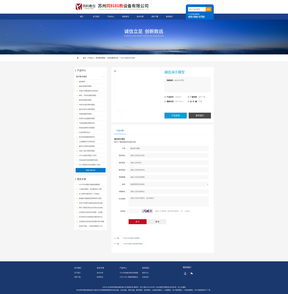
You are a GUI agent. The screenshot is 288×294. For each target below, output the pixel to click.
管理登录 (166, 287)
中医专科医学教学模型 (87, 105)
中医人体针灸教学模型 (87, 151)
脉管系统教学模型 (85, 100)
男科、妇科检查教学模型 (87, 95)
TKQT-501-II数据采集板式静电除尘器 (130, 277)
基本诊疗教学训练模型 (87, 146)
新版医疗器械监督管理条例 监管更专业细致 (92, 198)
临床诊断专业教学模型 (87, 109)
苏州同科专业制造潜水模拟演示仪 (91, 217)
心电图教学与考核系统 (87, 141)
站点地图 (159, 287)
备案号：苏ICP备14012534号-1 (145, 287)
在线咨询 (145, 277)
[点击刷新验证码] (147, 211)
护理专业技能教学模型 (87, 118)
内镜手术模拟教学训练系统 (88, 91)
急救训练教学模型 (85, 86)
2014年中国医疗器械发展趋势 (89, 184)
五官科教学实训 (112, 58)
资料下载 (154, 16)
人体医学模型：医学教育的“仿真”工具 (92, 189)
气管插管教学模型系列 (87, 123)
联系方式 (145, 273)
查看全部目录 (90, 170)
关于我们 (96, 16)
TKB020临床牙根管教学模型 (133, 244)
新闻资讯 (125, 16)
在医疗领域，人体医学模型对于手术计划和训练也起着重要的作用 (92, 226)
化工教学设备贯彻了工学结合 (89, 194)
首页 (81, 16)
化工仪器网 (182, 287)
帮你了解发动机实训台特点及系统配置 (92, 208)
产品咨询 (176, 115)
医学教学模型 (100, 58)
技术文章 (140, 16)
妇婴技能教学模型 (85, 114)
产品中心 (110, 16)
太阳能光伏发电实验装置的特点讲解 (91, 221)
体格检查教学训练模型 (87, 128)
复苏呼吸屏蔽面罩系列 (87, 137)
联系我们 (169, 16)
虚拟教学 (82, 81)
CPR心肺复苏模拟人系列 (87, 155)
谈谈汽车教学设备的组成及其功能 (91, 203)
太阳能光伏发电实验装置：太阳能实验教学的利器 (92, 212)
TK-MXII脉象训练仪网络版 (129, 273)
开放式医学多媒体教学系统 (88, 160)
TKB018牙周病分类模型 (131, 238)
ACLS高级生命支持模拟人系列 (89, 165)
